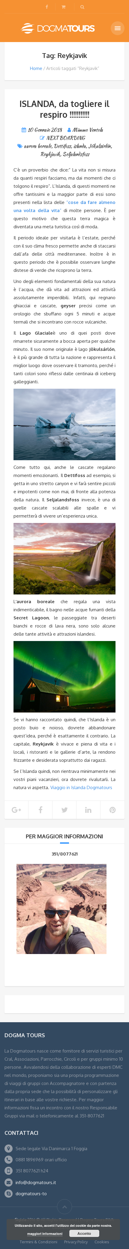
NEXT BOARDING (65, 138)
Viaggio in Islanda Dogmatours (81, 787)
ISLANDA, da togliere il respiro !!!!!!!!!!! (65, 109)
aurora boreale (37, 146)
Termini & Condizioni (38, 1241)
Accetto (84, 1233)
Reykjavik (50, 154)
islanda (79, 146)
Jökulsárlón (99, 146)
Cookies (101, 1241)
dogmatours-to (31, 1193)
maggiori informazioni (44, 1233)
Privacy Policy (76, 1241)
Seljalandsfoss (75, 154)
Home (36, 68)
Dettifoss (62, 146)
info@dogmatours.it (36, 1182)
